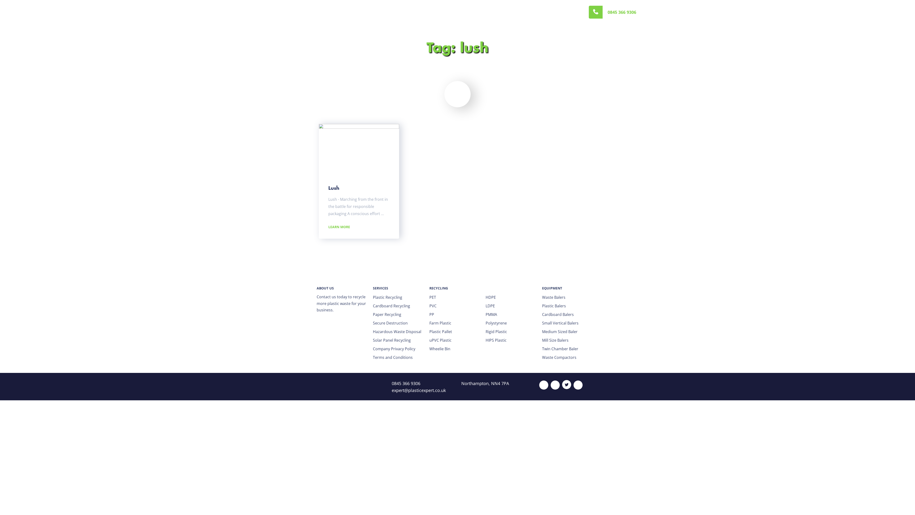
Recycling (410, 12)
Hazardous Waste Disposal (397, 331)
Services (356, 12)
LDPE (490, 306)
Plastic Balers (554, 306)
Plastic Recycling (387, 297)
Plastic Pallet (440, 331)
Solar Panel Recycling (392, 340)
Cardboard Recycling (391, 306)
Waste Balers (553, 297)
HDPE (491, 297)
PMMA (491, 314)
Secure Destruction (390, 323)
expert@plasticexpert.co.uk (419, 390)
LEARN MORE (339, 227)
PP (431, 314)
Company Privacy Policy (394, 348)
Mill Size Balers (555, 340)
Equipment (382, 12)
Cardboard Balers (558, 314)
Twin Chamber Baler (560, 348)
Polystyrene (496, 323)
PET (432, 297)
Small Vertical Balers (560, 323)
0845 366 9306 (622, 12)
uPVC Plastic (440, 340)
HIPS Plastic (496, 340)
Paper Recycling (387, 314)
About (334, 12)
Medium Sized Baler (560, 331)
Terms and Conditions (393, 357)
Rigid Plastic (496, 331)
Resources (437, 12)
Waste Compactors (559, 357)
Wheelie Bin (439, 348)
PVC (433, 306)
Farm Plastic (440, 323)
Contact (462, 12)
